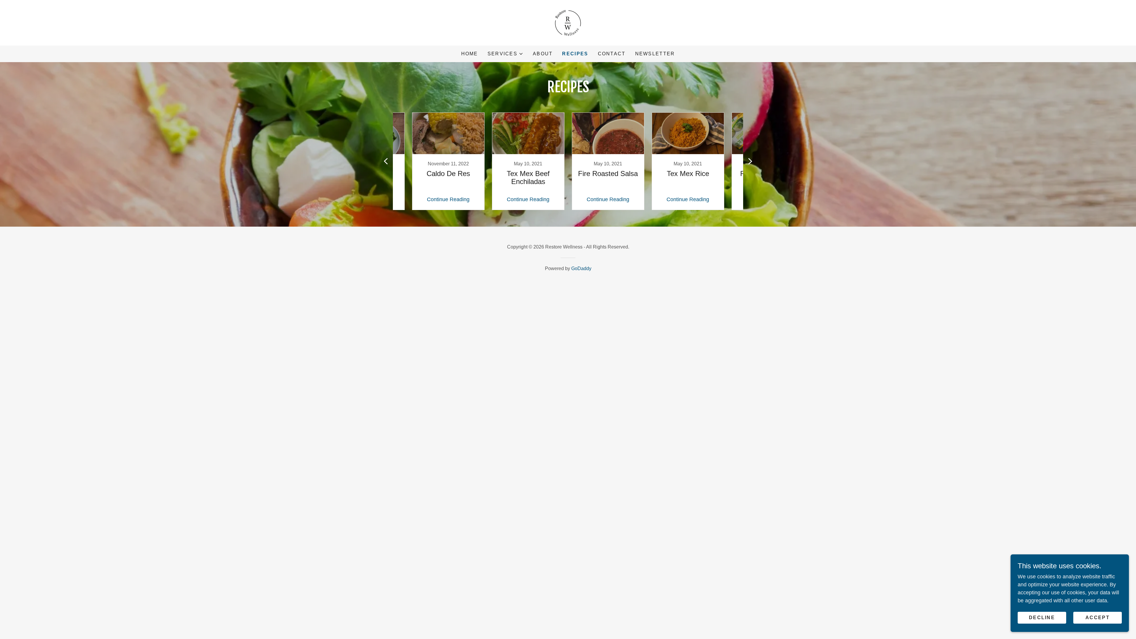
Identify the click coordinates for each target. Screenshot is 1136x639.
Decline (1042, 617)
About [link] (543, 53)
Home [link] (469, 53)
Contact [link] (612, 53)
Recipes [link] (575, 53)
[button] (505, 53)
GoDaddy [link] (581, 268)
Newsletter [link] (655, 53)
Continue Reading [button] (448, 199)
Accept (1097, 617)
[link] (568, 22)
